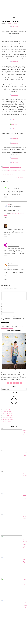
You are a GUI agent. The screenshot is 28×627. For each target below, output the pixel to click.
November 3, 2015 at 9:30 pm (14, 188)
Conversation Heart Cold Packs (9, 415)
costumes (7, 171)
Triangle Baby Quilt (24, 432)
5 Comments (15, 23)
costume (8, 170)
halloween (12, 170)
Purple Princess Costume (8, 419)
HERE (7, 74)
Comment (3, 290)
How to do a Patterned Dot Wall (24, 582)
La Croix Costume (6, 423)
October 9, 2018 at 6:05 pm (13, 246)
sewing (19, 170)
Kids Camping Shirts (7, 411)
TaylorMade (14, 6)
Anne (9, 204)
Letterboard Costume (7, 421)
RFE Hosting (21, 624)
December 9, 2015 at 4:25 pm (14, 227)
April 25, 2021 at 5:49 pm (13, 265)
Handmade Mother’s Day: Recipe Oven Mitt (25, 542)
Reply (5, 217)
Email (2, 306)
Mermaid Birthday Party (7, 413)
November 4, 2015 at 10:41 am (14, 206)
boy (6, 170)
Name (2, 301)
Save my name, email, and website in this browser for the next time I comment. (13, 319)
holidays (15, 170)
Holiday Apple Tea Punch (8, 417)
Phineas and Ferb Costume (25, 475)
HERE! (9, 379)
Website (3, 311)
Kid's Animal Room (6, 409)
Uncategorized (22, 170)
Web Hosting (14, 624)
